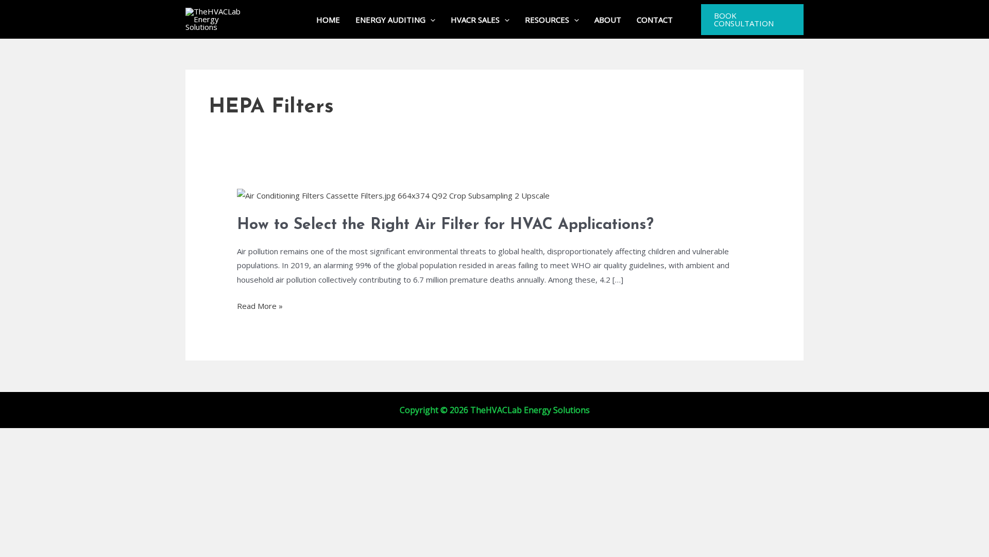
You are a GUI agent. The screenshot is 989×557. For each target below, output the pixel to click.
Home (328, 19)
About (607, 19)
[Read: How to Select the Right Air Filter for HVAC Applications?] (393, 195)
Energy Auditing (390, 19)
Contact (655, 19)
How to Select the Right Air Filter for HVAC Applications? (445, 225)
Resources (547, 19)
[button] (430, 20)
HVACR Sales (475, 19)
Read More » (260, 306)
